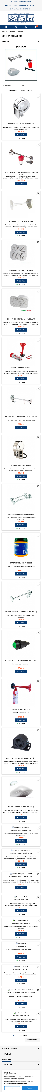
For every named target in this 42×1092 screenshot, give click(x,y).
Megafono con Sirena (21, 923)
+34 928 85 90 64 (25, 2)
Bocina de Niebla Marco (21, 709)
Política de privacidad (18, 1084)
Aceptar (30, 1088)
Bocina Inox (21, 946)
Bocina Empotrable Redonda (21, 270)
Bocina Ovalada (21, 900)
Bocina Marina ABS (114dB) (21, 853)
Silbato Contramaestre (21, 830)
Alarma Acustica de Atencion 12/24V (21, 758)
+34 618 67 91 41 (24, 9)
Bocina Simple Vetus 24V (21, 465)
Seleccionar (13, 86)
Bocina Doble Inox (21, 1016)
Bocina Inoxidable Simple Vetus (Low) (21, 417)
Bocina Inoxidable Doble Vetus (21, 514)
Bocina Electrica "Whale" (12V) (21, 807)
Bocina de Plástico (21, 969)
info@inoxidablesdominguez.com (23, 5)
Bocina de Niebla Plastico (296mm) (21, 993)
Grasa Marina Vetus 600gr (21, 563)
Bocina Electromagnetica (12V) (21, 124)
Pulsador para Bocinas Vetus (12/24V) (21, 660)
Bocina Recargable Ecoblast (21, 877)
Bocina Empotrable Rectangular (21, 319)
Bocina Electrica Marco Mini (21, 221)
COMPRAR (21, 135)
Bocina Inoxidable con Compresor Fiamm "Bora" (21, 173)
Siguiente (24, 1035)
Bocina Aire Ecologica (21, 368)
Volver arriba (33, 1040)
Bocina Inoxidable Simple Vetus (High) (21, 612)
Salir (12, 1088)
